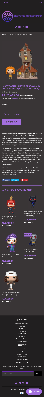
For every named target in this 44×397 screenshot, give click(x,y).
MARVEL (22, 326)
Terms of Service (22, 339)
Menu (6, 3)
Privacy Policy (22, 354)
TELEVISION (22, 331)
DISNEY (22, 336)
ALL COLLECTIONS (22, 323)
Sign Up (38, 374)
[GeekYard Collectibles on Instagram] (23, 27)
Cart (40, 3)
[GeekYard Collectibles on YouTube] (27, 27)
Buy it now (11, 122)
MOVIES (22, 329)
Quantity (5, 104)
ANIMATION (22, 334)
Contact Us (22, 351)
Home (4, 34)
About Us (22, 349)
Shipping (15, 98)
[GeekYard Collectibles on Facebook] (19, 27)
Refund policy (22, 341)
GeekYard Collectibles (24, 389)
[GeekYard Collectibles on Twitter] (16, 27)
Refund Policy (22, 356)
